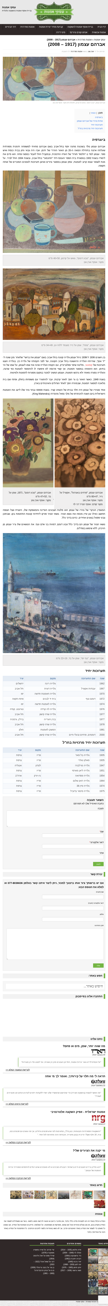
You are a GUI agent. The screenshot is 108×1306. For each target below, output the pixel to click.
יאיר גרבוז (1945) (74, 1262)
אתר (101, 853)
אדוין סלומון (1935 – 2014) (71, 1250)
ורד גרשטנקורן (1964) (73, 1256)
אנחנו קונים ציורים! (78, 32)
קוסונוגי (88, 365)
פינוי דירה (60, 32)
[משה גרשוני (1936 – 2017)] (16, 1197)
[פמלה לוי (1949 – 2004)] (87, 1197)
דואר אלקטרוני (97, 842)
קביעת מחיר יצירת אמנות (51, 27)
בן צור (52, 1267)
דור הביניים (10, 27)
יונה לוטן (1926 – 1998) (72, 1264)
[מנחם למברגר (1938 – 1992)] (93, 1285)
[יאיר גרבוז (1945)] (51, 1197)
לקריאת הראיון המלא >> (17, 1104)
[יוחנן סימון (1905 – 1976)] (27, 1197)
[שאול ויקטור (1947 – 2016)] (93, 1293)
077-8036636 (15, 883)
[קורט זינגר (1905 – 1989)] (103, 1293)
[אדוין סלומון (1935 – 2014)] (99, 1197)
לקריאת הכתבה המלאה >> (18, 1142)
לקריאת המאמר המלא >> (18, 1070)
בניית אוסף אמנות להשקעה (80, 27)
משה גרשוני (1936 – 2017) (71, 1270)
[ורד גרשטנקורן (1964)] (75, 1197)
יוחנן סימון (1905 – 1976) (71, 1267)
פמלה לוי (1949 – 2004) (72, 1253)
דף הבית (102, 27)
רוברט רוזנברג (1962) (73, 1259)
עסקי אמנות (99, 39)
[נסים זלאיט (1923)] (99, 1206)
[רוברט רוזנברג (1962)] (63, 1197)
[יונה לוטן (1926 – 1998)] (39, 1197)
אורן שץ (91, 51)
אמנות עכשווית (99, 32)
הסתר (93, 113)
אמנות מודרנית (27, 27)
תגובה (101, 808)
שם (102, 831)
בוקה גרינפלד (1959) (39, 1267)
